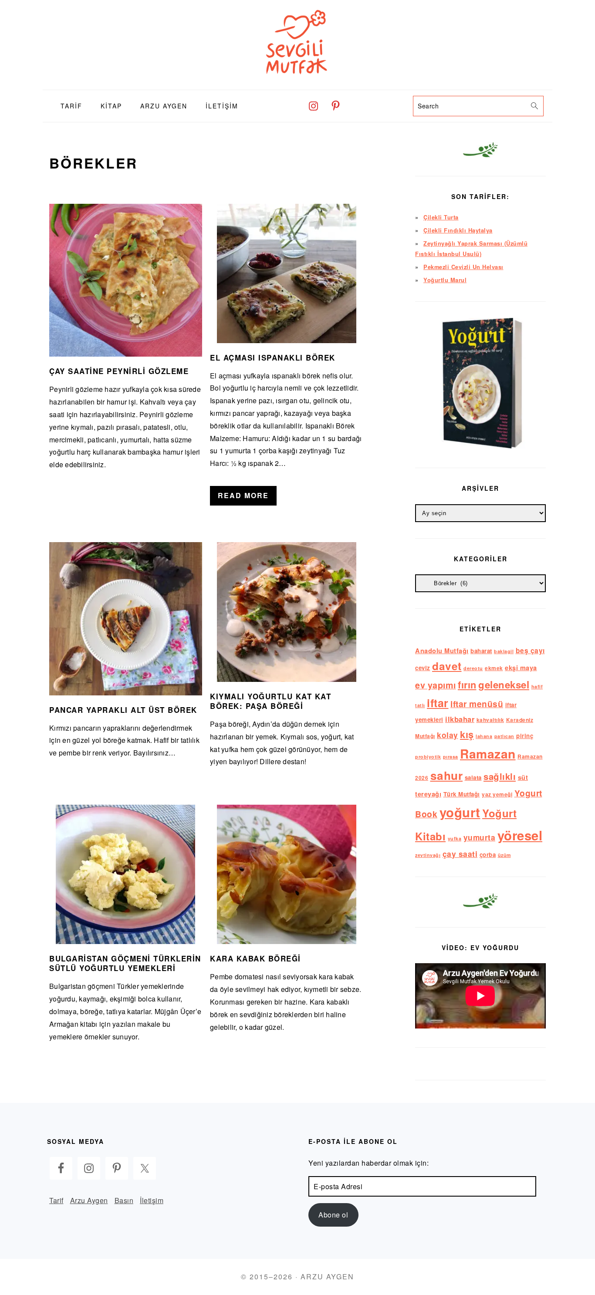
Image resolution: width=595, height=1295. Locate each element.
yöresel (520, 835)
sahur (446, 775)
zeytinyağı (427, 855)
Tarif (56, 1200)
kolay (447, 734)
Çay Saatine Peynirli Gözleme (119, 371)
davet (447, 665)
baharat (481, 651)
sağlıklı (499, 776)
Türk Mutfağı (461, 794)
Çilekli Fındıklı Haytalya (458, 230)
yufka (455, 838)
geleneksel (503, 684)
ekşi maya (521, 667)
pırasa (450, 756)
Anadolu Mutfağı (442, 650)
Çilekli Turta (441, 217)
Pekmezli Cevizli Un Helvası (463, 267)
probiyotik (428, 756)
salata (473, 777)
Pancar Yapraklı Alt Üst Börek (123, 710)
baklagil (504, 651)
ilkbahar (459, 719)
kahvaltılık (490, 720)
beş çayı (530, 650)
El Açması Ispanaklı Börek (272, 357)
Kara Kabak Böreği (255, 958)
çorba (488, 854)
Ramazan (488, 753)
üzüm (504, 855)
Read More (243, 495)
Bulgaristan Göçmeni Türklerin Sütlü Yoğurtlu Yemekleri (125, 963)
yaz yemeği (497, 794)
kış (467, 734)
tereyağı (428, 793)
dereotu (473, 668)
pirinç (524, 736)
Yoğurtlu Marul (445, 280)
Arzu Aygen (89, 1200)
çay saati (460, 853)
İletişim (151, 1200)
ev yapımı (435, 685)
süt (523, 777)
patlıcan (504, 736)
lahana (484, 736)
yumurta (479, 837)
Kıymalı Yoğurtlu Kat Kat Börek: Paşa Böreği (270, 701)
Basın (124, 1200)
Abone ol (333, 1215)
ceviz (422, 668)
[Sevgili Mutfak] (297, 83)
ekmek (494, 668)
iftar (438, 703)
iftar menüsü (476, 704)
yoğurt (459, 812)
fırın (467, 684)
